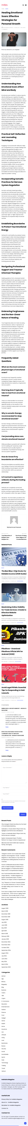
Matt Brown (4, 661)
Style (3, 1060)
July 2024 (4, 956)
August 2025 (5, 919)
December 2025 (6, 914)
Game (3, 1021)
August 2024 (5, 953)
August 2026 (5, 908)
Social (3, 1051)
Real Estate (5, 1043)
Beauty (3, 981)
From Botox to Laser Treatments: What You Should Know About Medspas (14, 897)
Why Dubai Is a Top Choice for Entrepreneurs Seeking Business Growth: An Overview (13, 859)
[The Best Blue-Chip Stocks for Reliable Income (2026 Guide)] (14, 556)
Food (3, 1015)
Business (4, 990)
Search (23, 814)
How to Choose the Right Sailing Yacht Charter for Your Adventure (13, 886)
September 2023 (6, 967)
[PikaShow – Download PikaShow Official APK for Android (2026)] (14, 634)
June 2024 (4, 958)
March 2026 (5, 911)
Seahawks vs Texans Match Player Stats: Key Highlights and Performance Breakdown (14, 829)
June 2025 (4, 925)
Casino (3, 993)
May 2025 (4, 928)
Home (3, 8)
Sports (3, 1057)
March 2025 (5, 933)
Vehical (4, 1071)
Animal (3, 976)
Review (3, 1046)
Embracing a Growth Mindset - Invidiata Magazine (14, 709)
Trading (4, 1065)
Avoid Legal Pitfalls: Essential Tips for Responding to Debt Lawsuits (14, 690)
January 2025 (5, 939)
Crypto (3, 998)
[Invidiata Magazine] (5, 5)
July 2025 (4, 922)
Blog (7, 8)
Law (3, 1032)
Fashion (4, 1009)
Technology (5, 1062)
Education (4, 1004)
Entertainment (5, 1007)
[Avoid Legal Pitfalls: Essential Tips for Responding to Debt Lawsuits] (14, 673)
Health (3, 1023)
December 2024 (6, 942)
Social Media (5, 1054)
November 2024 (6, 944)
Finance (4, 1012)
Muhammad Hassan (8, 27)
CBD (3, 995)
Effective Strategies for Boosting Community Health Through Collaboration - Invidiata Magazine (13, 733)
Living (3, 1037)
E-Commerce (5, 1001)
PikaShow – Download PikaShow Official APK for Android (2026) (12, 651)
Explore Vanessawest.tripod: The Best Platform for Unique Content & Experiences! (13, 839)
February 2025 (5, 936)
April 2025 (4, 931)
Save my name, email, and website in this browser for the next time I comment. (13, 801)
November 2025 (6, 917)
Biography (4, 984)
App (3, 979)
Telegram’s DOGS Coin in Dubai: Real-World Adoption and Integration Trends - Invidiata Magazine (13, 855)
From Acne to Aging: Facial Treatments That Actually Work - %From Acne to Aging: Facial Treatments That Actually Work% (14, 893)
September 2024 (6, 950)
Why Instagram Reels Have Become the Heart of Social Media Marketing (14, 825)
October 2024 (5, 947)
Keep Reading (20, 581)
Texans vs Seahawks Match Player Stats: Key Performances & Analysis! (14, 834)
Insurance (4, 1029)
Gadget (4, 1018)
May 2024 (4, 961)
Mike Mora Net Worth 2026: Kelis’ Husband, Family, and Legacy (13, 843)
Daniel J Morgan (5, 581)
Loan (3, 1040)
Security (4, 1049)
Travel (3, 1068)
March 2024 (5, 964)
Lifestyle (4, 1035)
